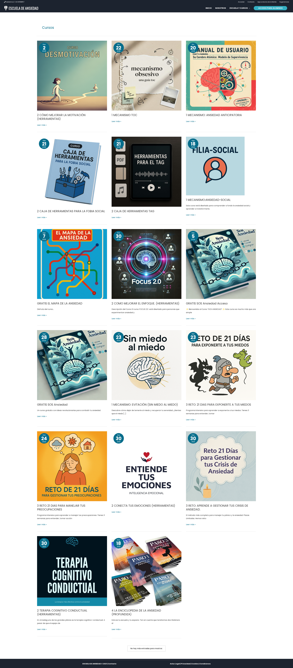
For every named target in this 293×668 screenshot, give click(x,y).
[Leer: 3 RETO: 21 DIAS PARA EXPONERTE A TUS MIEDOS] (221, 365)
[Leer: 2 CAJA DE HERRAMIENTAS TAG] (147, 171)
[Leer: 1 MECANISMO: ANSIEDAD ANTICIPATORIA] (221, 75)
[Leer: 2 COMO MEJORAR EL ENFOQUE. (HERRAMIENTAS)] (147, 264)
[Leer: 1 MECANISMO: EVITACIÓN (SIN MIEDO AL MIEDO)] (147, 365)
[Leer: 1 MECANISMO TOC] (147, 75)
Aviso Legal (175, 664)
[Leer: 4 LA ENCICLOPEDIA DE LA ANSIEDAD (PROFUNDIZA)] (147, 571)
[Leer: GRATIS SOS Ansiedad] (72, 365)
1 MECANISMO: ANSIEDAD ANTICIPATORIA (214, 115)
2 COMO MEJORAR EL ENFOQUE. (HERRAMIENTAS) (145, 303)
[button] (240, 8)
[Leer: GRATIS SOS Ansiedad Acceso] (221, 264)
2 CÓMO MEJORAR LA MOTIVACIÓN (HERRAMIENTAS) (61, 117)
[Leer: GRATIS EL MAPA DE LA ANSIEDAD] (72, 264)
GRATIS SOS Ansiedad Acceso (207, 303)
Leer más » (42, 125)
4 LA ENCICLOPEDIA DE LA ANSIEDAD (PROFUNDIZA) (136, 612)
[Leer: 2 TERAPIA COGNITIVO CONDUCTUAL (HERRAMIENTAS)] (72, 571)
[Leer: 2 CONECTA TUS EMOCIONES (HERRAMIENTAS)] (147, 466)
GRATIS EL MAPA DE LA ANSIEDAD (59, 303)
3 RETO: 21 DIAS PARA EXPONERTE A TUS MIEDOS (218, 405)
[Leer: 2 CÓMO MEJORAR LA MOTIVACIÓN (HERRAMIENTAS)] (72, 75)
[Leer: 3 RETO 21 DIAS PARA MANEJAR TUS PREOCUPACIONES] (72, 466)
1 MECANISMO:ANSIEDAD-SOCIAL (208, 200)
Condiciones (205, 664)
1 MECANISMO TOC (124, 115)
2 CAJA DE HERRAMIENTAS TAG (133, 211)
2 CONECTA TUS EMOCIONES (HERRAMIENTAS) (143, 506)
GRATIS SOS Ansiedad (52, 405)
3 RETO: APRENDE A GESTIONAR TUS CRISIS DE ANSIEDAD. (217, 507)
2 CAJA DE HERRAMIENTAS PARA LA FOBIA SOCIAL (71, 211)
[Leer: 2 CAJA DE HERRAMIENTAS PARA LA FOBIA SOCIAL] (72, 171)
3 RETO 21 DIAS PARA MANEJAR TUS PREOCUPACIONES (61, 507)
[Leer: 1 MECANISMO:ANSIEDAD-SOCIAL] (215, 166)
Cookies (194, 664)
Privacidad (185, 664)
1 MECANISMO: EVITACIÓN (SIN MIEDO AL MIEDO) (145, 405)
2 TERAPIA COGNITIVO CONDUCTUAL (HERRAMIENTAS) (62, 612)
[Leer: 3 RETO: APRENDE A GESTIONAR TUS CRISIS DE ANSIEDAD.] (221, 466)
